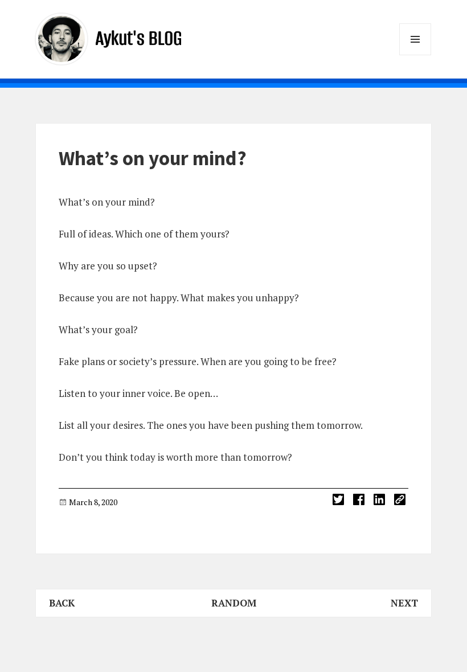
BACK (62, 602)
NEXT (404, 602)
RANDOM (233, 602)
